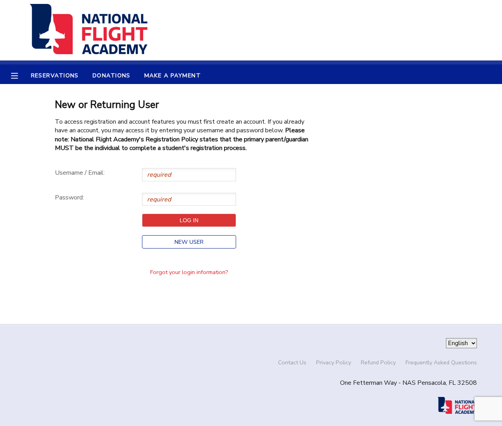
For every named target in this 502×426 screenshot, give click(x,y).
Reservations (55, 75)
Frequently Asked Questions (441, 362)
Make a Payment (172, 75)
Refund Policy (378, 362)
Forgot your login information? (189, 272)
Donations (112, 75)
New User (189, 242)
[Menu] (20, 75)
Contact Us (292, 362)
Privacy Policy (333, 362)
